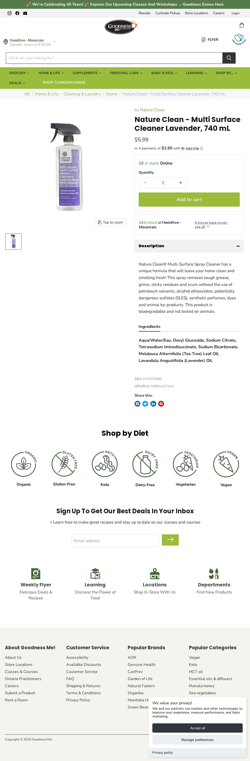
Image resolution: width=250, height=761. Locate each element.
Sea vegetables (202, 693)
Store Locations (196, 13)
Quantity (146, 172)
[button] (189, 148)
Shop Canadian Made (64, 82)
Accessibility (77, 657)
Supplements (85, 73)
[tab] (149, 327)
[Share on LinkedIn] (153, 404)
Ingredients (149, 326)
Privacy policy (162, 752)
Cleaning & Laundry (82, 94)
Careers (219, 13)
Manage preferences (197, 740)
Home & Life (50, 73)
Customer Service (82, 671)
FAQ (70, 679)
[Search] (229, 58)
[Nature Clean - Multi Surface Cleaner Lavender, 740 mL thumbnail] (13, 241)
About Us (13, 657)
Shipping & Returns (83, 686)
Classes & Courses (21, 671)
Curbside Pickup (168, 13)
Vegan (194, 657)
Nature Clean (152, 110)
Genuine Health (142, 664)
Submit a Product (20, 693)
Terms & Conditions (83, 693)
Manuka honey (201, 686)
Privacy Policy (78, 700)
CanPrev (135, 671)
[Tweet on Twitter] (145, 404)
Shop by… (225, 73)
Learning (195, 73)
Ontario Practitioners (23, 679)
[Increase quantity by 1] (181, 182)
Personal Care (125, 73)
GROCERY (18, 73)
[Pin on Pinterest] (161, 404)
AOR (132, 657)
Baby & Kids (162, 73)
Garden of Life (140, 679)
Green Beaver (140, 707)
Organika (135, 693)
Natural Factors (141, 686)
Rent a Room (16, 700)
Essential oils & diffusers (210, 679)
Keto (193, 664)
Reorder (145, 13)
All (27, 94)
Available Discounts (83, 664)
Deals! (15, 83)
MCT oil (196, 671)
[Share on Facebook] (137, 404)
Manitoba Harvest (143, 700)
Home (111, 94)
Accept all (197, 728)
